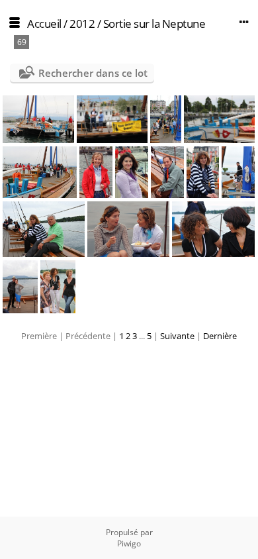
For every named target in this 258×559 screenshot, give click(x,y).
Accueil (44, 23)
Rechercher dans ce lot (93, 72)
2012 (82, 23)
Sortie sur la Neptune (154, 23)
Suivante (177, 336)
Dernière (220, 336)
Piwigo (129, 543)
